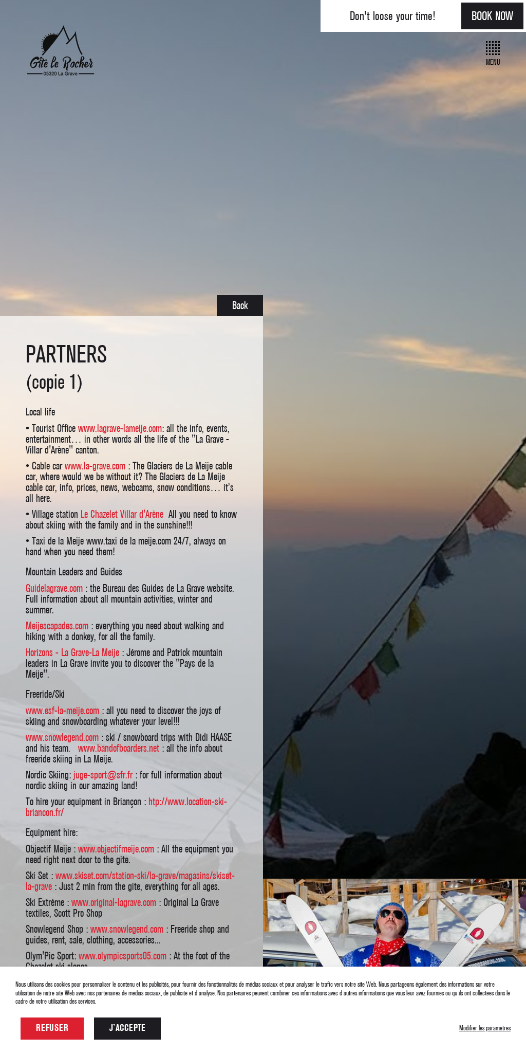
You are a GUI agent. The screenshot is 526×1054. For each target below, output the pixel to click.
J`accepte (127, 1028)
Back (240, 305)
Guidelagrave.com (54, 588)
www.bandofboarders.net (118, 748)
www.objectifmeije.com (116, 849)
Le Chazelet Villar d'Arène (123, 514)
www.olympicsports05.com (122, 956)
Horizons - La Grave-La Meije (72, 652)
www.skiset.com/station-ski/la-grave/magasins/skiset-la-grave (130, 881)
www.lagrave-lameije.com (120, 428)
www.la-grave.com (95, 466)
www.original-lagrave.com (113, 902)
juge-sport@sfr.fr (103, 775)
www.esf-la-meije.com (62, 710)
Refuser (52, 1028)
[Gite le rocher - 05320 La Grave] (60, 78)
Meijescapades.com (57, 626)
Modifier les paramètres (485, 1028)
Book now (492, 16)
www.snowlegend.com (62, 737)
